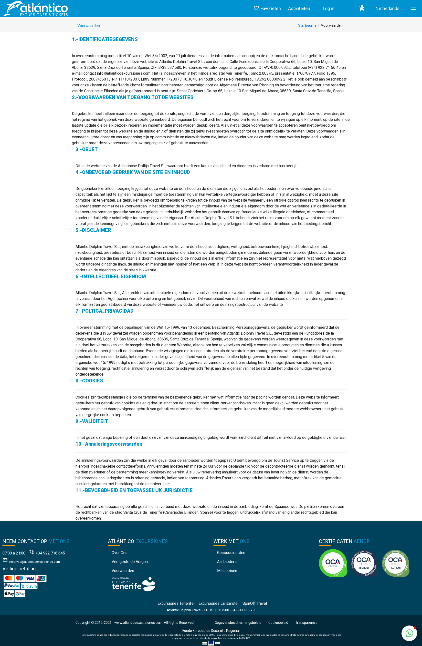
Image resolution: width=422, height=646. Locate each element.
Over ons (119, 552)
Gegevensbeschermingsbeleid (238, 623)
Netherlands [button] (388, 8)
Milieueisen (227, 570)
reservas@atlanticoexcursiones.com (34, 562)
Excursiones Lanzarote (218, 603)
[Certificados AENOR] (364, 563)
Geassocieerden (231, 552)
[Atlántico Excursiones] (34, 8)
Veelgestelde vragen (130, 561)
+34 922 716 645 (50, 553)
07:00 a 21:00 (13, 553)
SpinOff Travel (255, 603)
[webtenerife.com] (133, 584)
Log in (328, 8)
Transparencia (306, 623)
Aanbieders (227, 561)
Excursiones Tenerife (176, 603)
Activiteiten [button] (299, 8)
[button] (361, 8)
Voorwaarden (123, 570)
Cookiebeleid (278, 623)
